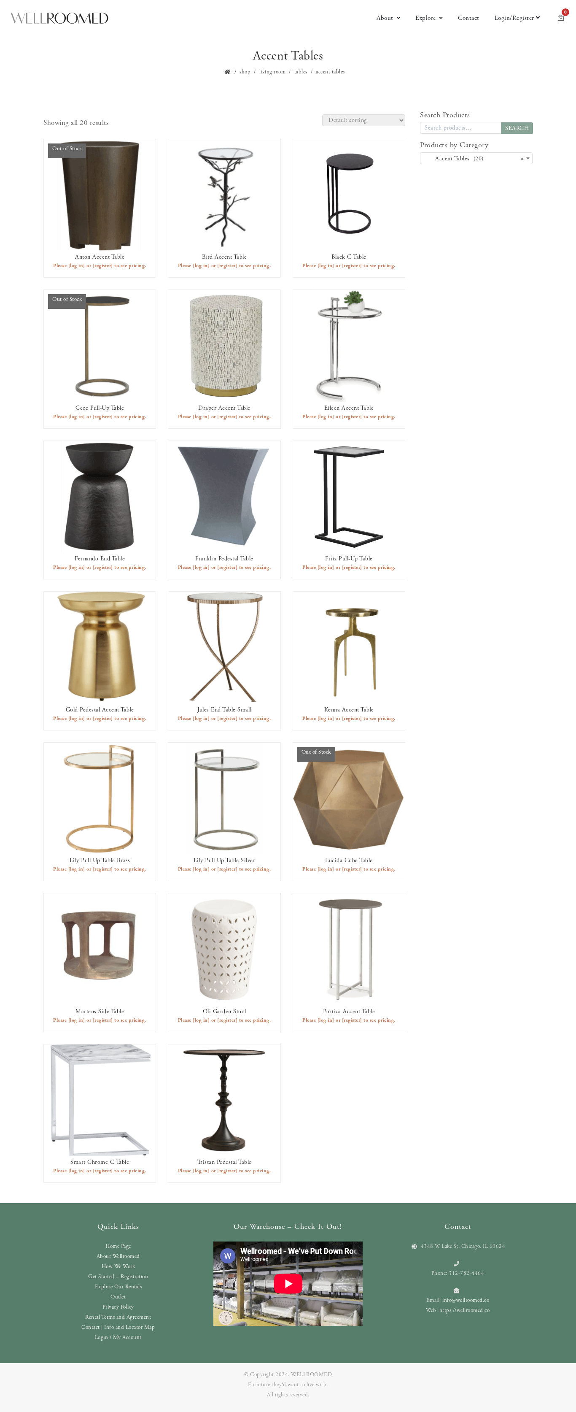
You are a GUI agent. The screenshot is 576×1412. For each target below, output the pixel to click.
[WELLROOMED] (59, 18)
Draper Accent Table (224, 408)
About (385, 18)
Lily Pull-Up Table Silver (225, 860)
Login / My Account (118, 1337)
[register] (103, 265)
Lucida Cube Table (349, 860)
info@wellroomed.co (465, 1300)
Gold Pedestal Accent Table (100, 710)
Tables (300, 72)
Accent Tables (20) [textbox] (474, 158)
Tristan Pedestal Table (224, 1162)
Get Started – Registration (118, 1276)
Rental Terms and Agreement (118, 1317)
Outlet (118, 1297)
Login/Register (514, 18)
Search (517, 128)
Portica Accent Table (349, 1011)
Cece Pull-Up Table (99, 408)
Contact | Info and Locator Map (118, 1327)
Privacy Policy (118, 1307)
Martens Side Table (99, 1011)
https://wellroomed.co (464, 1310)
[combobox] (476, 158)
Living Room (272, 72)
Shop (245, 72)
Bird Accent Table (224, 257)
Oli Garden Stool (224, 1011)
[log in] (76, 265)
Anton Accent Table (99, 257)
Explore (425, 18)
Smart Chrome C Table (99, 1162)
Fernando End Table (100, 559)
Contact (468, 18)
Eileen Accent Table (349, 408)
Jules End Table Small (224, 710)
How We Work (118, 1266)
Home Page (118, 1246)
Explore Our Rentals (118, 1286)
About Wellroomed (118, 1256)
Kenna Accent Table (349, 710)
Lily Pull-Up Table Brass (100, 860)
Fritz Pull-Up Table (349, 559)
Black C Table (348, 257)
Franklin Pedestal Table (224, 559)
